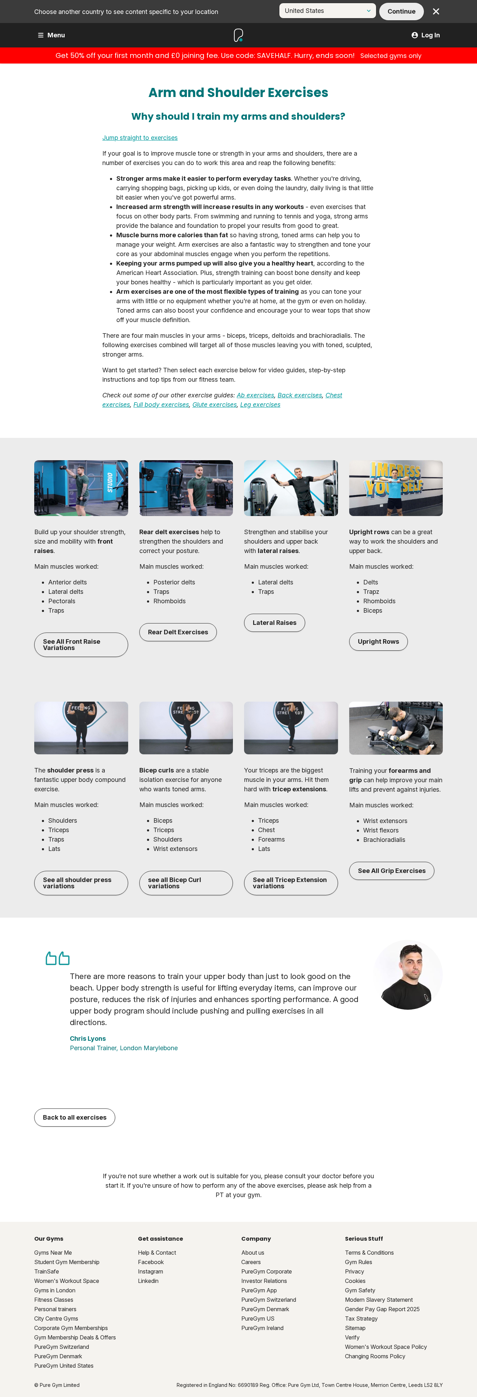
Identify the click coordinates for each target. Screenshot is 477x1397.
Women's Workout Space (66, 1280)
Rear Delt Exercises (178, 632)
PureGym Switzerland (61, 1346)
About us (252, 1252)
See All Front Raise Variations (71, 644)
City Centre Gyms (56, 1318)
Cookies (355, 1280)
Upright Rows (378, 641)
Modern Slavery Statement (379, 1299)
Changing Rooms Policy (375, 1356)
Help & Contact (157, 1252)
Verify (352, 1337)
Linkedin (148, 1280)
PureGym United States (64, 1365)
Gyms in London (54, 1290)
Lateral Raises (274, 622)
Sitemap (355, 1327)
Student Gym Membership (67, 1261)
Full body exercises (161, 404)
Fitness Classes (53, 1299)
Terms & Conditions (369, 1252)
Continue (402, 11)
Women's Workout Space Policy (386, 1346)
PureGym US (257, 1318)
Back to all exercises (75, 1117)
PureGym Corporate (266, 1271)
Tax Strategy (361, 1318)
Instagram (150, 1271)
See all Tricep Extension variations (290, 883)
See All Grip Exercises (392, 870)
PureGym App (259, 1290)
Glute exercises (214, 404)
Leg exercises (260, 404)
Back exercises (300, 395)
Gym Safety (360, 1290)
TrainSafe (46, 1271)
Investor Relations (264, 1280)
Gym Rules (358, 1261)
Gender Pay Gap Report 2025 (382, 1309)
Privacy (354, 1271)
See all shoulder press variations (77, 883)
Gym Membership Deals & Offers (75, 1337)
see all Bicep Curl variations (174, 883)
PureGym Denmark (58, 1356)
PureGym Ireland (262, 1327)
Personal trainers (55, 1309)
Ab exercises (255, 395)
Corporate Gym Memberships (71, 1327)
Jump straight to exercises (140, 137)
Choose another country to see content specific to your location (126, 11)
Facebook (151, 1261)
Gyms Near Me (53, 1252)
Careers (251, 1261)
